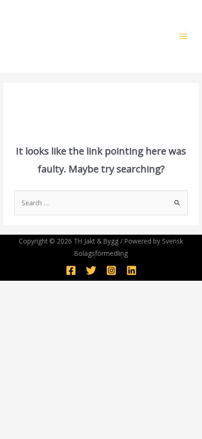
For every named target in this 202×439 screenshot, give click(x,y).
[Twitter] (91, 270)
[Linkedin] (131, 270)
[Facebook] (71, 270)
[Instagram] (111, 270)
